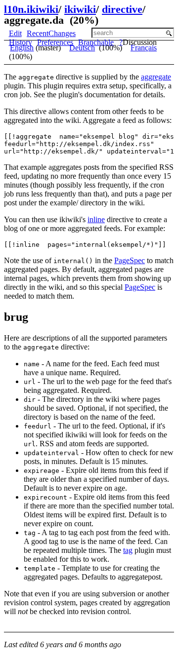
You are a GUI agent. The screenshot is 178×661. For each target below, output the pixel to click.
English (22, 47)
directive (122, 9)
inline (96, 219)
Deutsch (82, 47)
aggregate (156, 77)
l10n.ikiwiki (31, 9)
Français (144, 47)
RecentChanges (51, 33)
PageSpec (129, 260)
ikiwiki (80, 9)
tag (128, 550)
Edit (15, 33)
